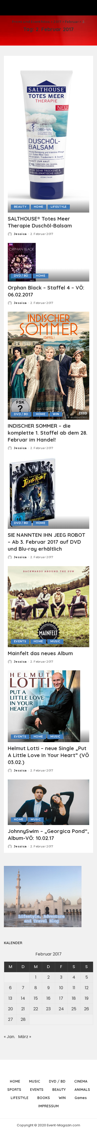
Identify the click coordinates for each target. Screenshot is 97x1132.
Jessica (20, 234)
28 (23, 1019)
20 (10, 1009)
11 (74, 988)
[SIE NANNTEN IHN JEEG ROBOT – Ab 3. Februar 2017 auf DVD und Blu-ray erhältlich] (33, 493)
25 (73, 1009)
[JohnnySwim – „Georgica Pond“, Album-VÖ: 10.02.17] (48, 802)
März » (24, 1037)
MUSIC (55, 641)
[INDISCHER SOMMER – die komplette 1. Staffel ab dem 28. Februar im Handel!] (48, 365)
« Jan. (9, 1037)
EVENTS (20, 641)
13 (10, 998)
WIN (56, 414)
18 (74, 998)
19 (86, 998)
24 (61, 1009)
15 (36, 998)
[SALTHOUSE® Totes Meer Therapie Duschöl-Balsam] (48, 136)
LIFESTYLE (58, 206)
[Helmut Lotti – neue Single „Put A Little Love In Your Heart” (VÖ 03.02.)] (44, 706)
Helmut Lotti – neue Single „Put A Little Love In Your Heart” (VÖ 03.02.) (48, 755)
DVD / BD (21, 275)
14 (23, 998)
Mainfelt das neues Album (40, 653)
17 (61, 998)
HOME (38, 206)
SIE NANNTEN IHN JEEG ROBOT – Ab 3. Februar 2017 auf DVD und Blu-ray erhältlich (46, 542)
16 (48, 998)
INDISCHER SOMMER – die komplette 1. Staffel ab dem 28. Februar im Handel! (47, 433)
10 (61, 988)
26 (86, 1009)
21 (23, 1009)
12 (86, 988)
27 (10, 1019)
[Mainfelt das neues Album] (48, 606)
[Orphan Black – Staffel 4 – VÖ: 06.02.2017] (22, 262)
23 (48, 1009)
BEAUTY (20, 206)
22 (35, 1009)
